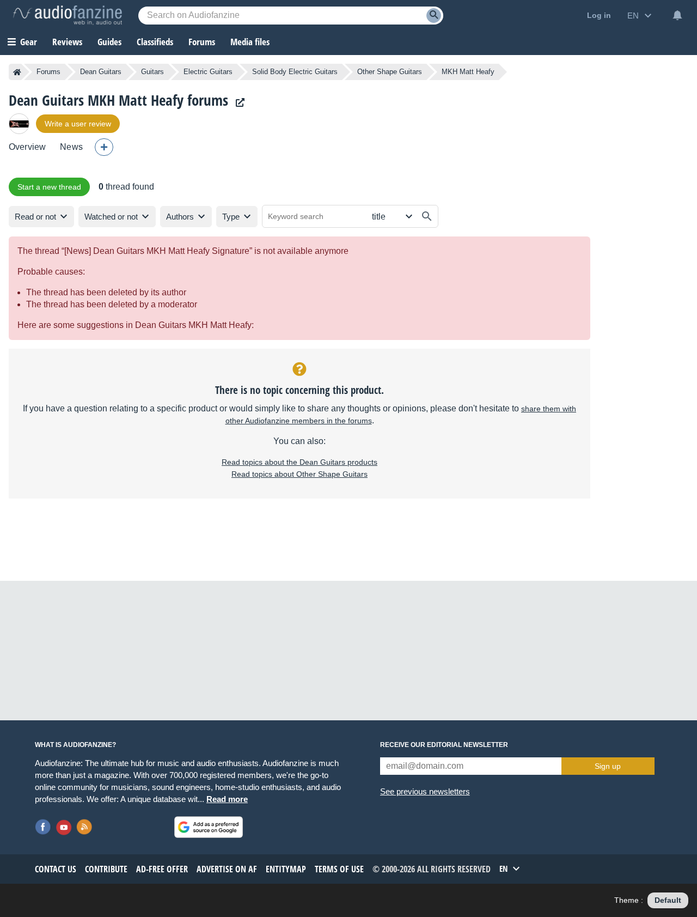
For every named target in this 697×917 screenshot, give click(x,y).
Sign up (608, 766)
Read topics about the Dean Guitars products (299, 462)
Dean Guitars (100, 72)
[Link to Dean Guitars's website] (237, 102)
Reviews (67, 41)
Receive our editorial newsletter (444, 745)
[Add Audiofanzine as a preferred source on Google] (208, 827)
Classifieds (155, 41)
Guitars (152, 72)
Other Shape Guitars (389, 72)
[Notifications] (677, 15)
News (71, 146)
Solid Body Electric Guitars (295, 72)
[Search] (433, 15)
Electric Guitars (208, 72)
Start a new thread (49, 187)
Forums (48, 72)
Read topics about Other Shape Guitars (299, 474)
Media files (250, 41)
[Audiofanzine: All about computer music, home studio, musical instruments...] (67, 15)
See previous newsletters (425, 791)
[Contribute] (104, 147)
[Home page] (17, 72)
